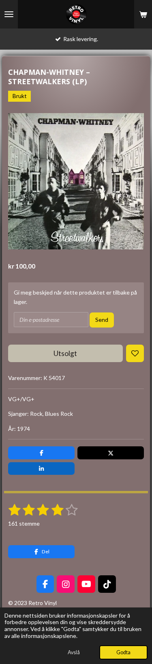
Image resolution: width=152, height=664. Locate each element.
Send (101, 319)
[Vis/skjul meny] (9, 14)
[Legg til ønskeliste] (135, 354)
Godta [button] (123, 652)
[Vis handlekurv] (143, 14)
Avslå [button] (74, 652)
